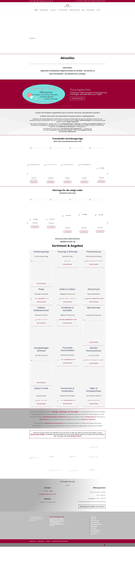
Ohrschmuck (94, 289)
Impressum (33, 541)
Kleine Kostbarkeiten (93, 294)
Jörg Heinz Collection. (88, 419)
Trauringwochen (80, 90)
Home (36, 10)
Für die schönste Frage (41, 256)
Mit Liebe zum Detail (41, 355)
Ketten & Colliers (67, 289)
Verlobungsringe (44, 10)
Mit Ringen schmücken (41, 294)
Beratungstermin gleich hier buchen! (92, 506)
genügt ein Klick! (75, 436)
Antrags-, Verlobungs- (59, 412)
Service (98, 10)
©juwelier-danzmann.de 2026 (60, 541)
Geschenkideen (90, 10)
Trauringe (52, 10)
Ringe (83, 10)
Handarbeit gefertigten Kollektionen (55, 417)
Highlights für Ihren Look (67, 294)
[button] (27, 174)
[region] (67, 173)
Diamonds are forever (41, 315)
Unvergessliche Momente (93, 315)
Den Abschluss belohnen (93, 396)
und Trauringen (72, 412)
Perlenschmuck (93, 251)
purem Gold (43, 419)
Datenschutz (40, 541)
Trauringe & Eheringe (67, 251)
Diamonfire (94, 534)
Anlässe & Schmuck (74, 10)
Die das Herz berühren (67, 355)
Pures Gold (94, 518)
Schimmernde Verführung (93, 256)
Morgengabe (94, 526)
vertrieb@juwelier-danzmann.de (47, 494)
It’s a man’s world (94, 355)
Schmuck (93, 517)
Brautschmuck (95, 520)
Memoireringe (93, 307)
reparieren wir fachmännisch (54, 423)
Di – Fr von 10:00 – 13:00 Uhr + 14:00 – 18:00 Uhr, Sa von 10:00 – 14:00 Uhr (90, 1)
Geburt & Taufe (41, 388)
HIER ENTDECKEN (77, 98)
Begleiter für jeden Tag (67, 315)
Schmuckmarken (63, 10)
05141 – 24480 (48, 491)
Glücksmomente (41, 396)
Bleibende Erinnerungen (67, 396)
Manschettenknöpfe (96, 524)
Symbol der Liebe (67, 256)
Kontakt (48, 541)
